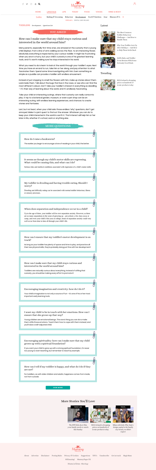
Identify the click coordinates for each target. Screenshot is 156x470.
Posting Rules (57, 456)
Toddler (39, 17)
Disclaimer (45, 456)
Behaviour (69, 17)
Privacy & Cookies (71, 456)
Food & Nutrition (94, 17)
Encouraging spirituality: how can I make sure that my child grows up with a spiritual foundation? (57, 342)
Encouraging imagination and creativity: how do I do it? (54, 289)
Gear (105, 17)
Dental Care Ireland (81, 20)
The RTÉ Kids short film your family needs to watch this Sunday (78, 427)
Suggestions (85, 456)
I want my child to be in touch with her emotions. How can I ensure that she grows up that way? (56, 313)
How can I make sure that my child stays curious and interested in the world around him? (53, 264)
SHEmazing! (70, 459)
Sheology (84, 464)
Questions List (48, 25)
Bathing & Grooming (55, 17)
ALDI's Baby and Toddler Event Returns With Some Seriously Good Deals (126, 60)
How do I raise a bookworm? (39, 139)
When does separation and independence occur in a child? (56, 208)
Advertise (35, 456)
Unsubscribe (104, 456)
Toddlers (24, 25)
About (26, 456)
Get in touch (116, 456)
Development (80, 17)
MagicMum (127, 456)
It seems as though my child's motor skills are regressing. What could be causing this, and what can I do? (55, 161)
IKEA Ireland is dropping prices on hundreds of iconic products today (126, 82)
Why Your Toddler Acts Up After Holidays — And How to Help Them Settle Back (127, 47)
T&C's (95, 456)
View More (58, 388)
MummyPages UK (84, 459)
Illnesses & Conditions (118, 17)
